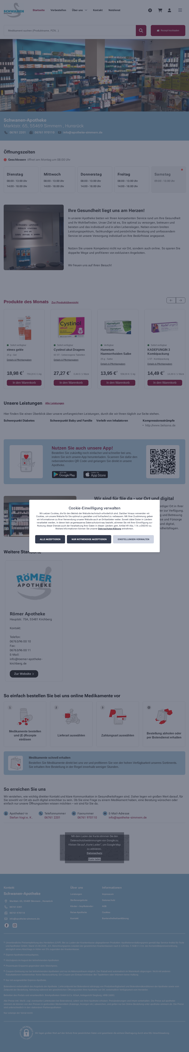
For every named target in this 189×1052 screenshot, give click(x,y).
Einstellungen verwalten (133, 539)
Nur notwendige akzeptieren (89, 539)
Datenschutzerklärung (109, 529)
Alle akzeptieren (50, 539)
